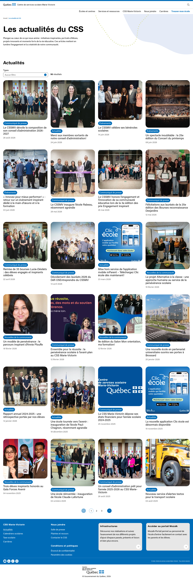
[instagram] (17, 561)
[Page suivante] (109, 511)
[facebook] (13, 561)
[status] (25, 75)
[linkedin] (9, 561)
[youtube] (5, 561)
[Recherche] (188, 5)
